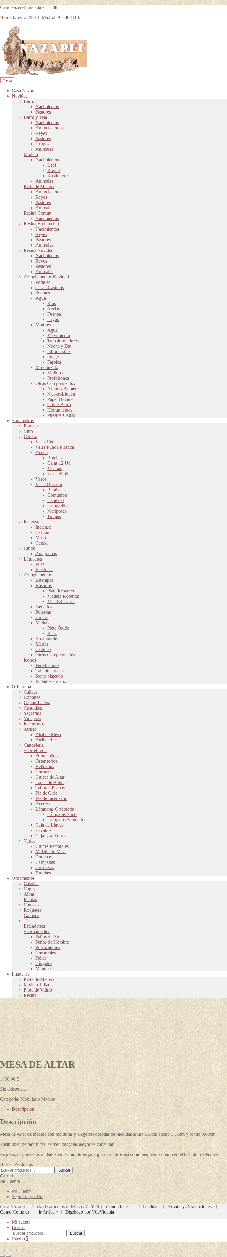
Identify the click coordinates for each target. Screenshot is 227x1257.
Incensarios (34, 723)
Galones (31, 915)
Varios (29, 840)
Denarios (43, 606)
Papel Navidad (61, 399)
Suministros (23, 420)
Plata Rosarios (60, 590)
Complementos (38, 574)
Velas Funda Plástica (54, 447)
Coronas (43, 771)
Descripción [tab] (23, 1109)
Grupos (42, 143)
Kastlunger (57, 175)
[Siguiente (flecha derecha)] (8, 1256)
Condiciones (117, 1206)
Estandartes (34, 926)
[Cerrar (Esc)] (20, 1250)
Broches (43, 872)
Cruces (41, 617)
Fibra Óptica (59, 351)
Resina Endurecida (41, 223)
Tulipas (54, 516)
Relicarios (44, 766)
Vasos (40, 479)
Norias (53, 308)
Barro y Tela (35, 117)
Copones (32, 697)
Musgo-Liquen (61, 393)
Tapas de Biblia (49, 782)
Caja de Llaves (49, 824)
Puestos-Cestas (61, 415)
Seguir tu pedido (27, 1196)
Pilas (39, 564)
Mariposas (57, 511)
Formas (31, 425)
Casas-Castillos (49, 287)
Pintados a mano (50, 681)
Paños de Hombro (52, 942)
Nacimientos (47, 106)
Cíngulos (43, 963)
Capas (29, 888)
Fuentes (54, 314)
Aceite (41, 452)
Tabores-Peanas (50, 787)
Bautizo (54, 489)
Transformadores (63, 340)
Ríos (51, 303)
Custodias (33, 707)
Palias (40, 957)
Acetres (42, 803)
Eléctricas (44, 569)
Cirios (29, 548)
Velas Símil (57, 473)
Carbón (42, 532)
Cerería (30, 436)
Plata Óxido (58, 628)
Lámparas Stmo (62, 814)
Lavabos (43, 830)
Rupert (53, 170)
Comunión (57, 495)
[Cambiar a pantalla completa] (8, 1250)
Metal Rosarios (61, 601)
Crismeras (44, 867)
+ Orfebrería (35, 750)
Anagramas (46, 553)
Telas (28, 920)
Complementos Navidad (46, 276)
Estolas (30, 899)
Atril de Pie (46, 739)
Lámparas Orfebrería (54, 808)
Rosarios (43, 585)
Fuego (53, 356)
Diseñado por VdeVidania (89, 1211)
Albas (29, 894)
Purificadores (47, 947)
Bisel (52, 633)
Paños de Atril (48, 936)
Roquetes (32, 910)
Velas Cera (45, 441)
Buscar (64, 1170)
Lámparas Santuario (66, 819)
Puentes (42, 292)
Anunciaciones (49, 127)
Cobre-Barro (59, 404)
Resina (30, 995)
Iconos (30, 659)
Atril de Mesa (48, 734)
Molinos (55, 372)
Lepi (51, 165)
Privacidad (149, 1206)
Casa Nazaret (24, 90)
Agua (40, 298)
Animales (44, 149)
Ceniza (41, 542)
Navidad (20, 95)
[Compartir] (14, 1250)
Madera (31, 154)
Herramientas (59, 409)
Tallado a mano (49, 670)
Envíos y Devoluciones (190, 1206)
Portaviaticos (47, 755)
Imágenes (21, 973)
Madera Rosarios (63, 596)
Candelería (34, 745)
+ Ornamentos (37, 931)
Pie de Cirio (46, 793)
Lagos (53, 319)
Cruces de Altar (49, 777)
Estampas (44, 580)
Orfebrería (21, 686)
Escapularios (47, 638)
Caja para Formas (51, 835)
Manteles (43, 968)
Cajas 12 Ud (59, 463)
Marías (41, 644)
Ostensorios (46, 761)
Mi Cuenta (22, 1191)
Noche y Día (59, 346)
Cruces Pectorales (52, 846)
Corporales (45, 952)
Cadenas (43, 649)
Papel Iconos (47, 665)
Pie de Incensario (51, 798)
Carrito (20, 1238)
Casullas (31, 883)
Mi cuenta (21, 1221)
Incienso (31, 521)
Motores (43, 324)
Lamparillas (58, 505)
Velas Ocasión (48, 484)
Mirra (40, 537)
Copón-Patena (37, 702)
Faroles (54, 362)
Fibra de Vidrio (38, 989)
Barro (29, 101)
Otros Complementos (55, 383)
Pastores (43, 111)
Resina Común (37, 213)
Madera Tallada (38, 984)
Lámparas (33, 558)
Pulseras (43, 612)
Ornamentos (23, 878)
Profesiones (58, 377)
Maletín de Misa (50, 851)
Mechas (54, 468)
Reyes (41, 133)
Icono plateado (49, 675)
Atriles (30, 729)
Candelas (55, 500)
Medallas (43, 622)
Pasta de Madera (39, 186)
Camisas (31, 904)
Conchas (43, 856)
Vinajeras (32, 718)
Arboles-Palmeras (63, 388)
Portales (42, 282)
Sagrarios (32, 713)
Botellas (54, 457)
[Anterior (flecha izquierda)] (2, 1256)
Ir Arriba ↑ (48, 1211)
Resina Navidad (38, 250)
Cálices (30, 691)
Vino (28, 431)
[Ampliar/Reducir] (2, 1250)
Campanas (45, 862)
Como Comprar (14, 1211)
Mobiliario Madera (37, 1099)
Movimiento (58, 335)
